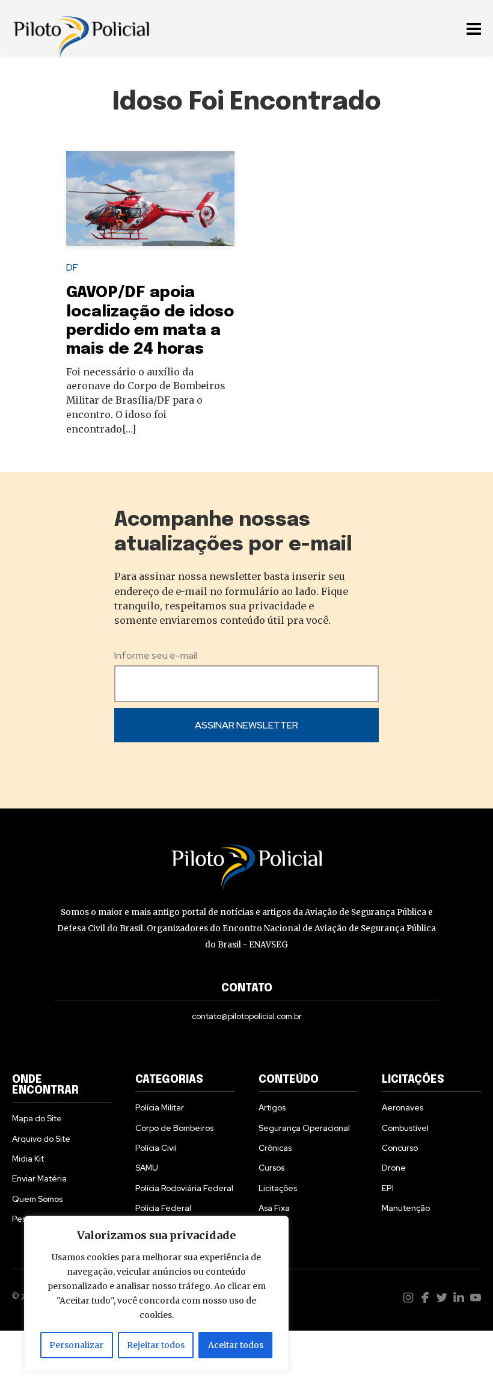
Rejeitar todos (156, 1345)
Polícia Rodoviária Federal (184, 1188)
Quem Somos (37, 1198)
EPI (388, 1188)
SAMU (146, 1167)
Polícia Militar (159, 1107)
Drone (394, 1167)
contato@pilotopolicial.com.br (247, 1016)
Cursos (271, 1167)
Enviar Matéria (39, 1178)
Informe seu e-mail (155, 655)
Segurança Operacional (304, 1127)
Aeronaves (402, 1107)
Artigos (272, 1107)
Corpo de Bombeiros (174, 1127)
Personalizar (76, 1345)
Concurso (400, 1147)
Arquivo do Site (41, 1138)
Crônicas (275, 1147)
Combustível (405, 1127)
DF (72, 267)
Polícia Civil (156, 1147)
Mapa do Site (37, 1118)
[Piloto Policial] (81, 27)
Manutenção (406, 1208)
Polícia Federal (163, 1208)
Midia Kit (28, 1158)
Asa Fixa (274, 1208)
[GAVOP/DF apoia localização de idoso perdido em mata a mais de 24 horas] (150, 198)
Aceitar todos (235, 1345)
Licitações (278, 1188)
